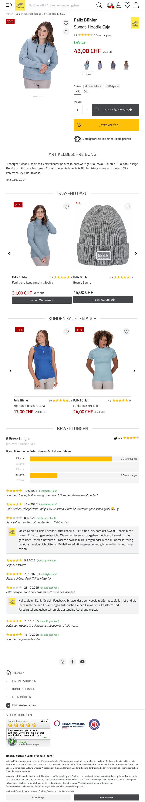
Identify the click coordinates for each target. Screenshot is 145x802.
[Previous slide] (77, 70)
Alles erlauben (106, 797)
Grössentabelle (93, 86)
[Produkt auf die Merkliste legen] (65, 22)
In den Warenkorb (42, 300)
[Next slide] (136, 70)
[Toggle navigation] (9, 5)
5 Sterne (20, 458)
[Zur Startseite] (20, 5)
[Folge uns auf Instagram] (62, 662)
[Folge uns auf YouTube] (82, 662)
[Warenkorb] (136, 4)
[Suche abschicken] (100, 5)
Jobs (22, 705)
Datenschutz (68, 791)
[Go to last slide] (9, 253)
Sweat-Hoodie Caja (54, 14)
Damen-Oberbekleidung (28, 14)
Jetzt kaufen (109, 125)
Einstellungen (38, 797)
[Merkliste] (127, 4)
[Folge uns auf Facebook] (72, 662)
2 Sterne (20, 474)
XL (86, 91)
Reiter (9, 14)
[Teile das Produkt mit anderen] (65, 31)
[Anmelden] (119, 4)
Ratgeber (114, 86)
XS (78, 91)
